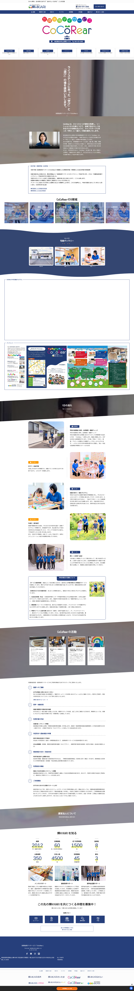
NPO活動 (75, 970)
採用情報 (69, 970)
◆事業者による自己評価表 (38, 190)
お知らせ (56, 970)
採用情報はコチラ (66, 988)
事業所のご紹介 (49, 970)
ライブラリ (63, 970)
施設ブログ (82, 970)
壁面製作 (91, 649)
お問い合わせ (100, 6)
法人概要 (41, 970)
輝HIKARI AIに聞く (91, 970)
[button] (9, 51)
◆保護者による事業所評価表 (39, 188)
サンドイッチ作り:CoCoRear (37, 649)
